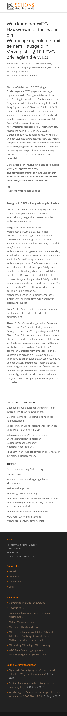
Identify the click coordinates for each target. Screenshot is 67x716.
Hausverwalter (43, 63)
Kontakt (13, 571)
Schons (15, 63)
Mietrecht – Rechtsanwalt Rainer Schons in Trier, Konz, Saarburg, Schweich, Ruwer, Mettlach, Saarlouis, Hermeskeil (32, 502)
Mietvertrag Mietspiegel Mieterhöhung (27, 67)
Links (11, 586)
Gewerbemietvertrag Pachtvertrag (25, 469)
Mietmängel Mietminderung (22, 493)
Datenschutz (15, 581)
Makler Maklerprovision (19, 488)
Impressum (15, 576)
